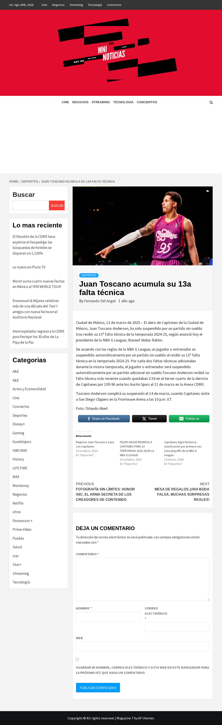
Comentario (87, 554)
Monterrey (21, 485)
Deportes (89, 275)
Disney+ (19, 424)
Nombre (84, 608)
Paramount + (23, 520)
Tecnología (95, 5)
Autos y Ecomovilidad (29, 389)
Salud (17, 547)
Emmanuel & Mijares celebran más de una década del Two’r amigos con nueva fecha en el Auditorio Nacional (36, 309)
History (18, 459)
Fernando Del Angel (100, 300)
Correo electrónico (155, 613)
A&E (16, 371)
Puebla (18, 538)
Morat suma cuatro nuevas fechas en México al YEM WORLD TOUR (39, 284)
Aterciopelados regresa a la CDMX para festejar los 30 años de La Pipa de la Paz (38, 337)
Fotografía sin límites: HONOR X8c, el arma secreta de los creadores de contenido (105, 491)
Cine (44, 5)
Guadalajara (22, 441)
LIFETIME (20, 468)
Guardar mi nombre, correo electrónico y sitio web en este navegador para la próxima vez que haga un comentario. (142, 670)
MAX (16, 476)
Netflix (18, 503)
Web (79, 638)
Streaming (76, 5)
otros (17, 511)
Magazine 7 (125, 718)
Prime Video (22, 529)
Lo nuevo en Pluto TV (29, 267)
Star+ (17, 564)
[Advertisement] (111, 141)
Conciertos (114, 5)
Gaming (18, 433)
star (16, 556)
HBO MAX (20, 450)
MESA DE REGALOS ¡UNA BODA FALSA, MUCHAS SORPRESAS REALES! (182, 491)
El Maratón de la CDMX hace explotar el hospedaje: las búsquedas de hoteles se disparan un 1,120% (34, 245)
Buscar (24, 194)
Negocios (58, 5)
